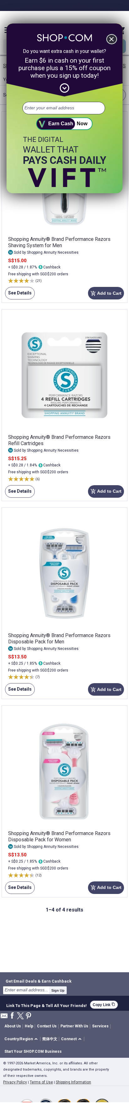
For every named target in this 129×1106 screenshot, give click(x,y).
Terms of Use (41, 1082)
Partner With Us (74, 1026)
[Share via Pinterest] (28, 1016)
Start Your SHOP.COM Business (33, 1051)
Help (29, 1026)
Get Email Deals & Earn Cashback (38, 981)
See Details (18, 294)
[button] (22, 1039)
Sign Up (57, 990)
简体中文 (49, 1039)
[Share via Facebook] (12, 1016)
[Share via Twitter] (20, 1016)
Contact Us (47, 1026)
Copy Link (104, 1004)
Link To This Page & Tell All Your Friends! (46, 1005)
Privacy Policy (15, 1082)
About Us (12, 1026)
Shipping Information (73, 1082)
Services (100, 1026)
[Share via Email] (4, 1017)
